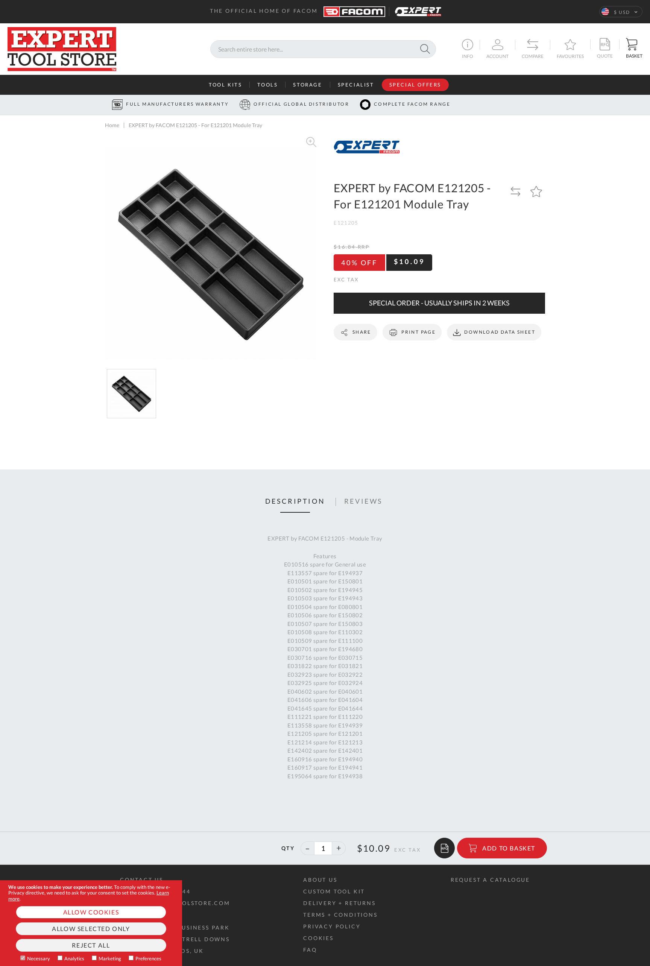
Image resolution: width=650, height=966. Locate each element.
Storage (307, 85)
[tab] (295, 502)
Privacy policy (331, 926)
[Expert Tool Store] (62, 48)
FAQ (310, 949)
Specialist (356, 85)
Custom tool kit (334, 891)
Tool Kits (225, 85)
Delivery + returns (339, 903)
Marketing (110, 958)
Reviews (363, 501)
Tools (267, 85)
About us (320, 879)
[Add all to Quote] (444, 848)
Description (295, 501)
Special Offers (415, 85)
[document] (91, 923)
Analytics (74, 958)
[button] (620, 11)
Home (112, 125)
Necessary (38, 958)
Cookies (318, 938)
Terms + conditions (340, 914)
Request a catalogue (490, 879)
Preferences (148, 958)
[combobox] (323, 49)
